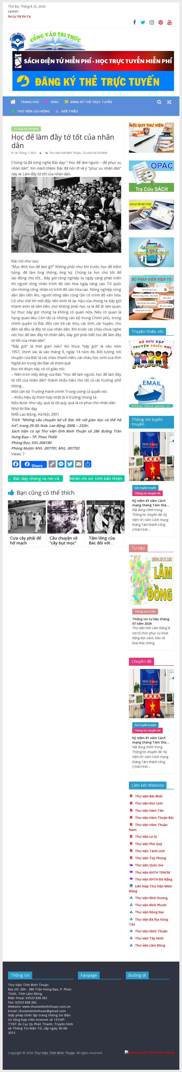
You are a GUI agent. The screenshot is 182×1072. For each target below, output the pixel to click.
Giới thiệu (69, 111)
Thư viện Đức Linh (149, 803)
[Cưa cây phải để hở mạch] (27, 503)
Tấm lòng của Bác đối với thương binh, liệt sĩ (105, 545)
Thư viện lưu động (33, 111)
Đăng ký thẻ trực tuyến (91, 102)
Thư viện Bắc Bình (148, 796)
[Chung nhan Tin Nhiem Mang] (149, 1052)
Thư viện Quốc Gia (149, 865)
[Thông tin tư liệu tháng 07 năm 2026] (151, 558)
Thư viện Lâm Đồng (150, 945)
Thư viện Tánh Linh (150, 851)
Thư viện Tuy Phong (150, 858)
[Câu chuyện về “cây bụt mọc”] (66, 503)
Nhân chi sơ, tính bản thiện (96, 481)
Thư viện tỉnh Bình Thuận (65, 153)
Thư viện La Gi (146, 836)
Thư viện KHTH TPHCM (152, 872)
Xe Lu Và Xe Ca (19, 16)
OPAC (55, 102)
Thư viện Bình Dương (151, 898)
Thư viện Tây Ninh (149, 938)
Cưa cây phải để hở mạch (25, 540)
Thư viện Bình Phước (151, 905)
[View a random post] (169, 102)
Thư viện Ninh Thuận (151, 931)
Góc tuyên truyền (145, 488)
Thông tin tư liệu (145, 611)
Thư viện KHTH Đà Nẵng (153, 879)
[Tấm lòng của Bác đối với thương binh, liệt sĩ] (106, 503)
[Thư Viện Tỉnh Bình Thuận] (13, 102)
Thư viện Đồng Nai (149, 912)
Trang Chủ (30, 102)
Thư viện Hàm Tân (149, 810)
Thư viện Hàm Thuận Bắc (154, 818)
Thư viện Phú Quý (148, 844)
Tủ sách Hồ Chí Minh (26, 129)
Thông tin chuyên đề (147, 493)
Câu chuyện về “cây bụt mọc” (63, 540)
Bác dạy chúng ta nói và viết (33, 481)
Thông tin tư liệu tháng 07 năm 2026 (150, 621)
